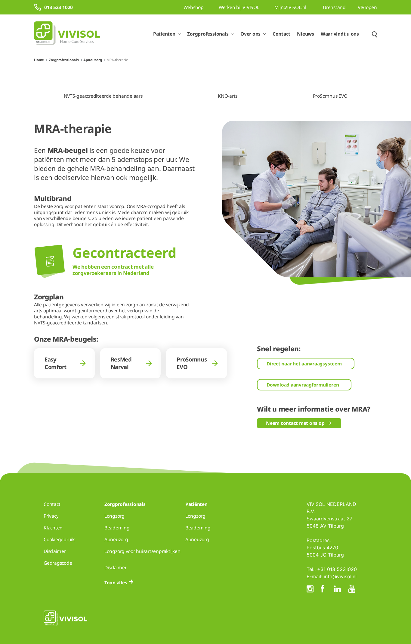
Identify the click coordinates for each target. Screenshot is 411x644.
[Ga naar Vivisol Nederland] (67, 33)
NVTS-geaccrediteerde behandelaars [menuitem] (103, 96)
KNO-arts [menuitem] (227, 96)
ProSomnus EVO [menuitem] (330, 96)
